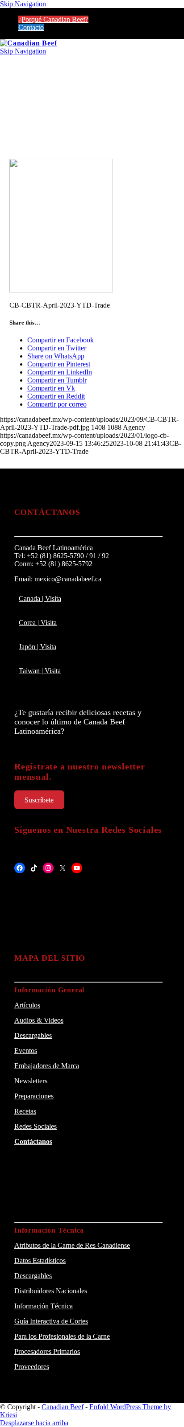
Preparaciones (34, 1096)
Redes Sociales (35, 1126)
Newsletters (30, 1081)
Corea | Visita (38, 622)
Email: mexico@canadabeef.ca (57, 579)
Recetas (25, 1111)
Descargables (33, 1035)
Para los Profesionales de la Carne (62, 1336)
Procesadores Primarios (47, 1351)
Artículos (27, 1005)
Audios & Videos (38, 1020)
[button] (92, 61)
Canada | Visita (40, 598)
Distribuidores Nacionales (50, 1291)
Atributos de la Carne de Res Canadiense (72, 1245)
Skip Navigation (23, 4)
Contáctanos (33, 1141)
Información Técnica (43, 1306)
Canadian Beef (63, 1407)
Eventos (25, 1050)
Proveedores (31, 1366)
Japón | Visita (37, 646)
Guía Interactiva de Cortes (51, 1321)
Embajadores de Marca (46, 1065)
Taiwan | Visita (40, 670)
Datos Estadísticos (40, 1260)
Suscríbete (39, 800)
